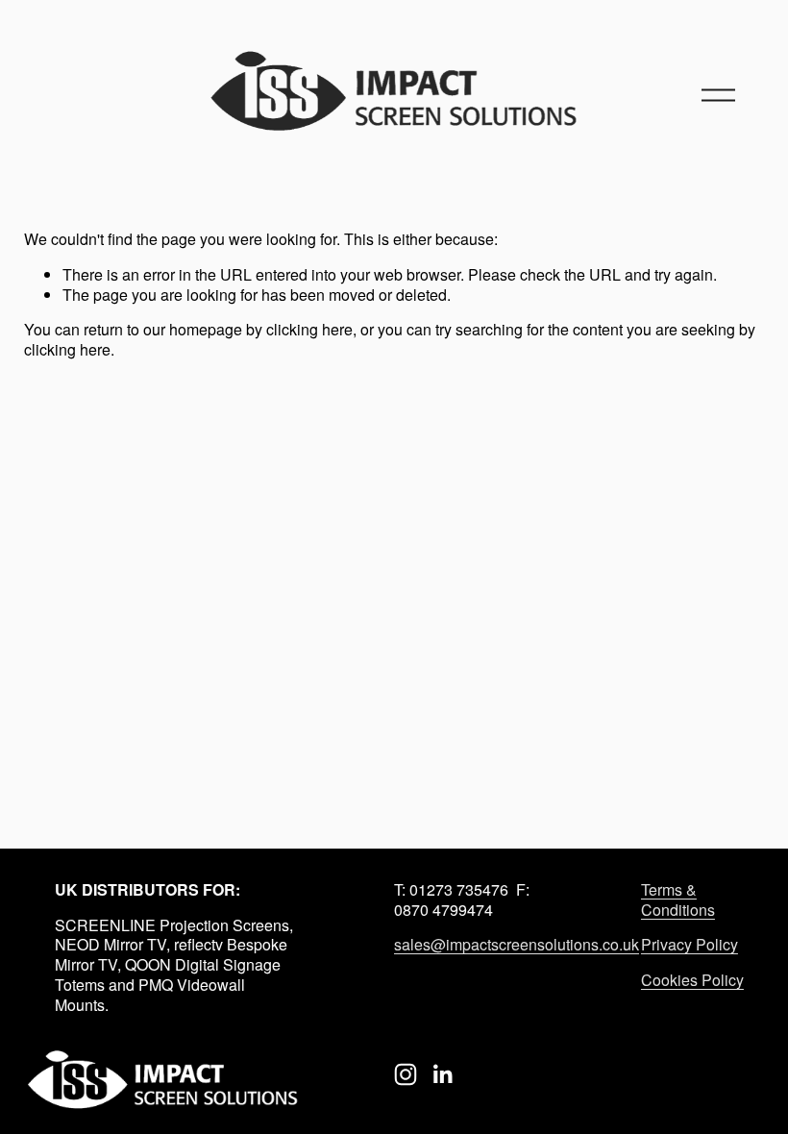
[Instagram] (405, 1074)
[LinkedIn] (442, 1074)
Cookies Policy (692, 981)
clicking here (309, 329)
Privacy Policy (689, 945)
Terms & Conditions (678, 900)
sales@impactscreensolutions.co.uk (516, 945)
